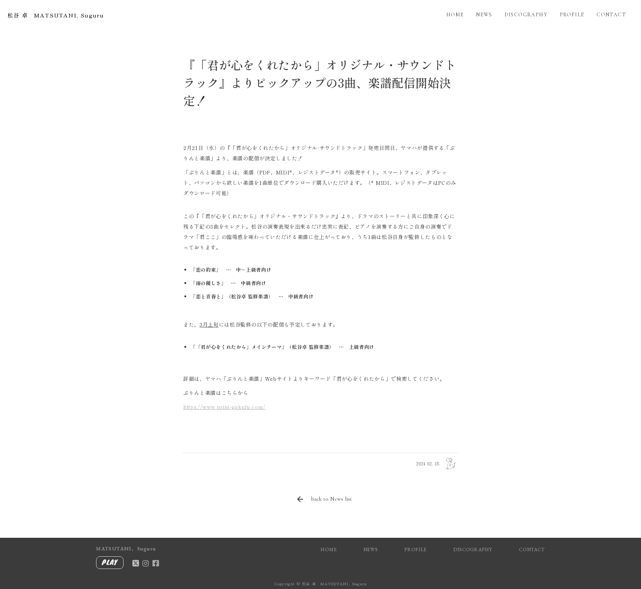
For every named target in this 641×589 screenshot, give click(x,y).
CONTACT (611, 15)
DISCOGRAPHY (526, 15)
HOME (455, 15)
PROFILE (572, 15)
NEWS (484, 15)
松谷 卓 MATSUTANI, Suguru (55, 15)
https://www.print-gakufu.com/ (224, 406)
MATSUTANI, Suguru (126, 548)
